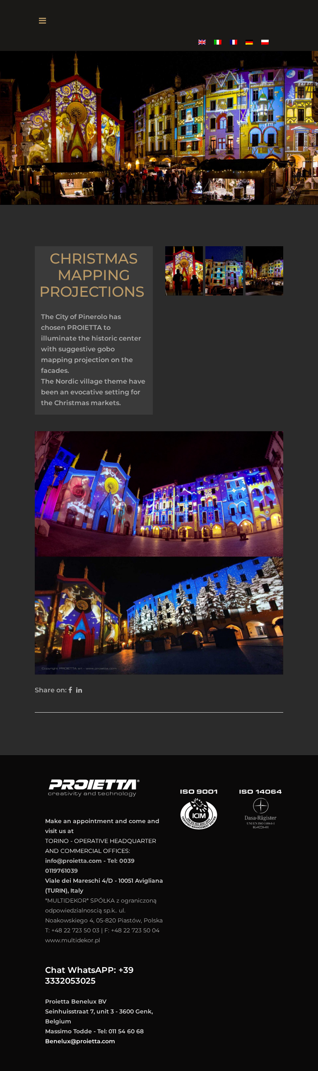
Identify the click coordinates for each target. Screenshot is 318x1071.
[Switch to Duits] (249, 42)
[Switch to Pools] (265, 42)
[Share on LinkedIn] (79, 690)
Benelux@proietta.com (80, 1041)
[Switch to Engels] (202, 42)
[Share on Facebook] (70, 690)
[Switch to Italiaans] (218, 42)
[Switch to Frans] (233, 42)
